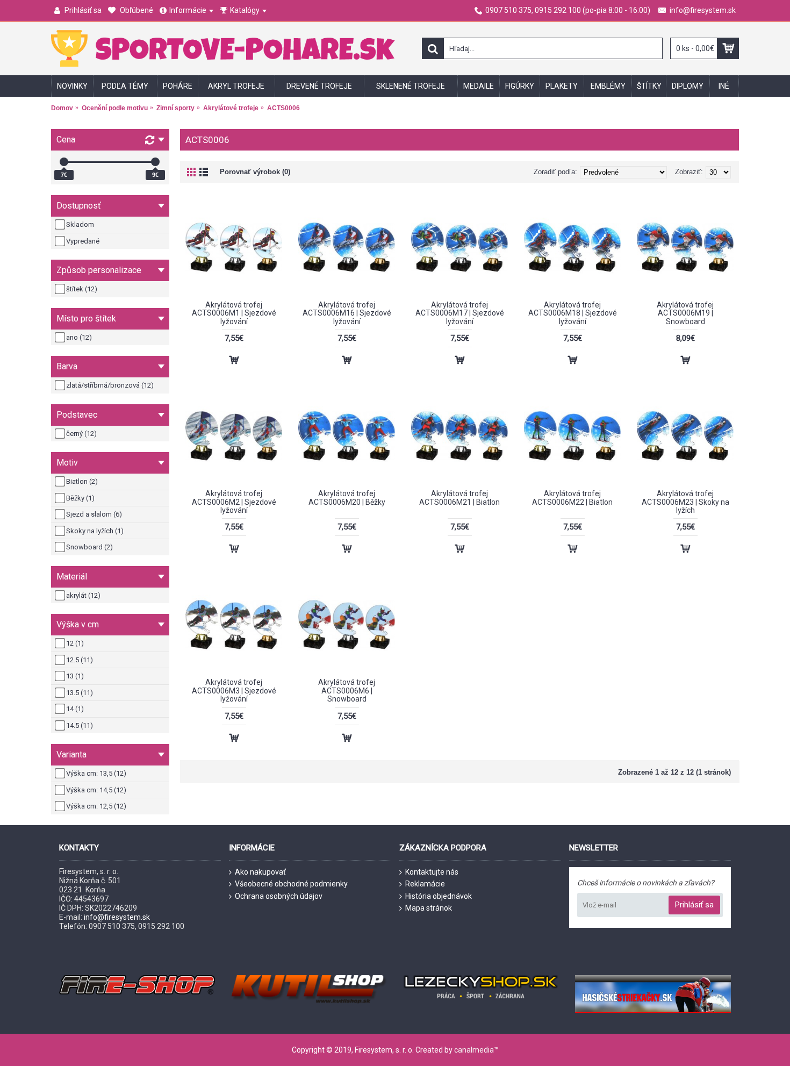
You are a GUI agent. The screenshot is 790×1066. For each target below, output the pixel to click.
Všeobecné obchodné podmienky (291, 883)
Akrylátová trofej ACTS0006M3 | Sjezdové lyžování (234, 690)
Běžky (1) (80, 498)
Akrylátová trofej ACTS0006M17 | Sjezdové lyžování (459, 313)
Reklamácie (425, 883)
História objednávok (438, 896)
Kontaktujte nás (431, 872)
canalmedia (474, 1050)
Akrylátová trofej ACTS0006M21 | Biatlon (459, 497)
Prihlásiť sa (694, 905)
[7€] (64, 162)
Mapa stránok (428, 908)
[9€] (155, 162)
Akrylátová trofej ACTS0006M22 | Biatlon (572, 497)
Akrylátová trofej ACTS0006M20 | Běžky (346, 497)
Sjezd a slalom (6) (94, 514)
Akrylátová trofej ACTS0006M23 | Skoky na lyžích (685, 501)
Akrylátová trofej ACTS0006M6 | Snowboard (346, 690)
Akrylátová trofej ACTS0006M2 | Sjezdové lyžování (234, 501)
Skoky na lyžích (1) (95, 531)
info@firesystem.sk (117, 917)
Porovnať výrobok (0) (255, 172)
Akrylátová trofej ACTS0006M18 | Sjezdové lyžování (572, 313)
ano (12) (79, 337)
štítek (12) (81, 289)
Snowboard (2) (89, 547)
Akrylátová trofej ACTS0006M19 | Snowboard (685, 313)
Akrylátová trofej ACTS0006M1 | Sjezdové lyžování (234, 313)
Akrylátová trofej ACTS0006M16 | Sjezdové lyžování (347, 313)
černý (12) (81, 434)
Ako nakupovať (260, 872)
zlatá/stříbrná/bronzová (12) (110, 385)
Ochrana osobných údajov (278, 896)
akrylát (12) (83, 595)
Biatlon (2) (82, 481)
